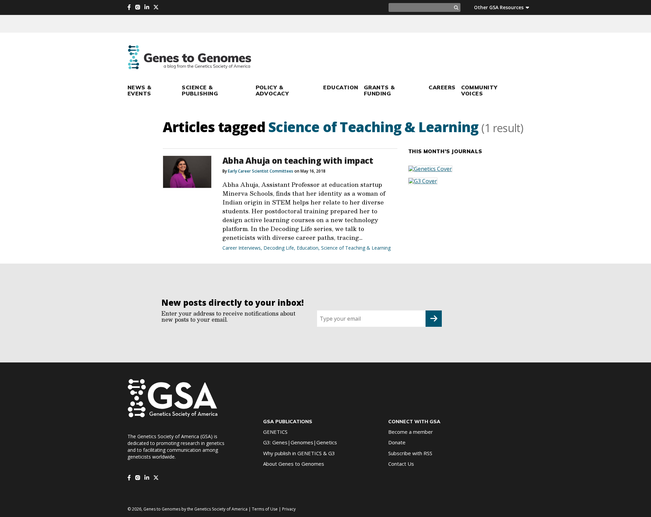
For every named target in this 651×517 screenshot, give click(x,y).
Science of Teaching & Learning (356, 248)
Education (340, 87)
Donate (397, 442)
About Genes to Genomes (293, 463)
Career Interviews (241, 248)
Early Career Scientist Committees (260, 171)
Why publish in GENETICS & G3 (299, 453)
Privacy (289, 509)
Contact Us (401, 463)
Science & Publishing (200, 90)
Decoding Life (278, 248)
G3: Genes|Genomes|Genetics (300, 442)
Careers (442, 87)
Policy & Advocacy (272, 90)
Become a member (410, 431)
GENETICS (275, 431)
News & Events (139, 90)
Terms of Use (265, 509)
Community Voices (479, 90)
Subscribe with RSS (410, 453)
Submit (434, 318)
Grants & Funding (379, 90)
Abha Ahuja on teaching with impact (297, 160)
